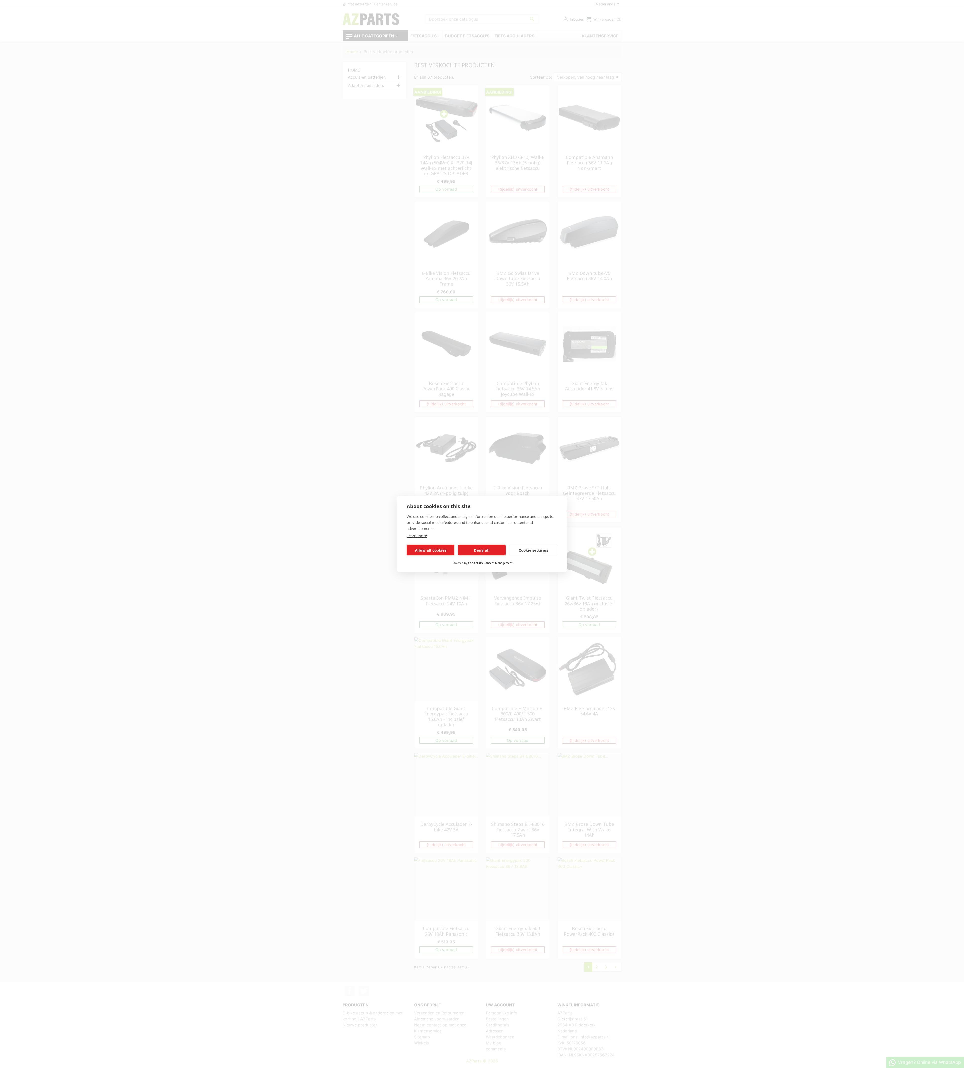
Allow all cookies (430, 550)
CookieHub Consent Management (490, 563)
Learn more (417, 535)
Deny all (482, 550)
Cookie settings (533, 550)
